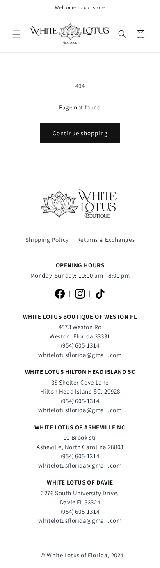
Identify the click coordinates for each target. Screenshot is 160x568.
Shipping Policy (47, 239)
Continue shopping (80, 133)
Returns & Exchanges (106, 239)
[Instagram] (80, 294)
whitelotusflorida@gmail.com (79, 355)
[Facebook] (60, 294)
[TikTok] (100, 294)
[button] (16, 34)
